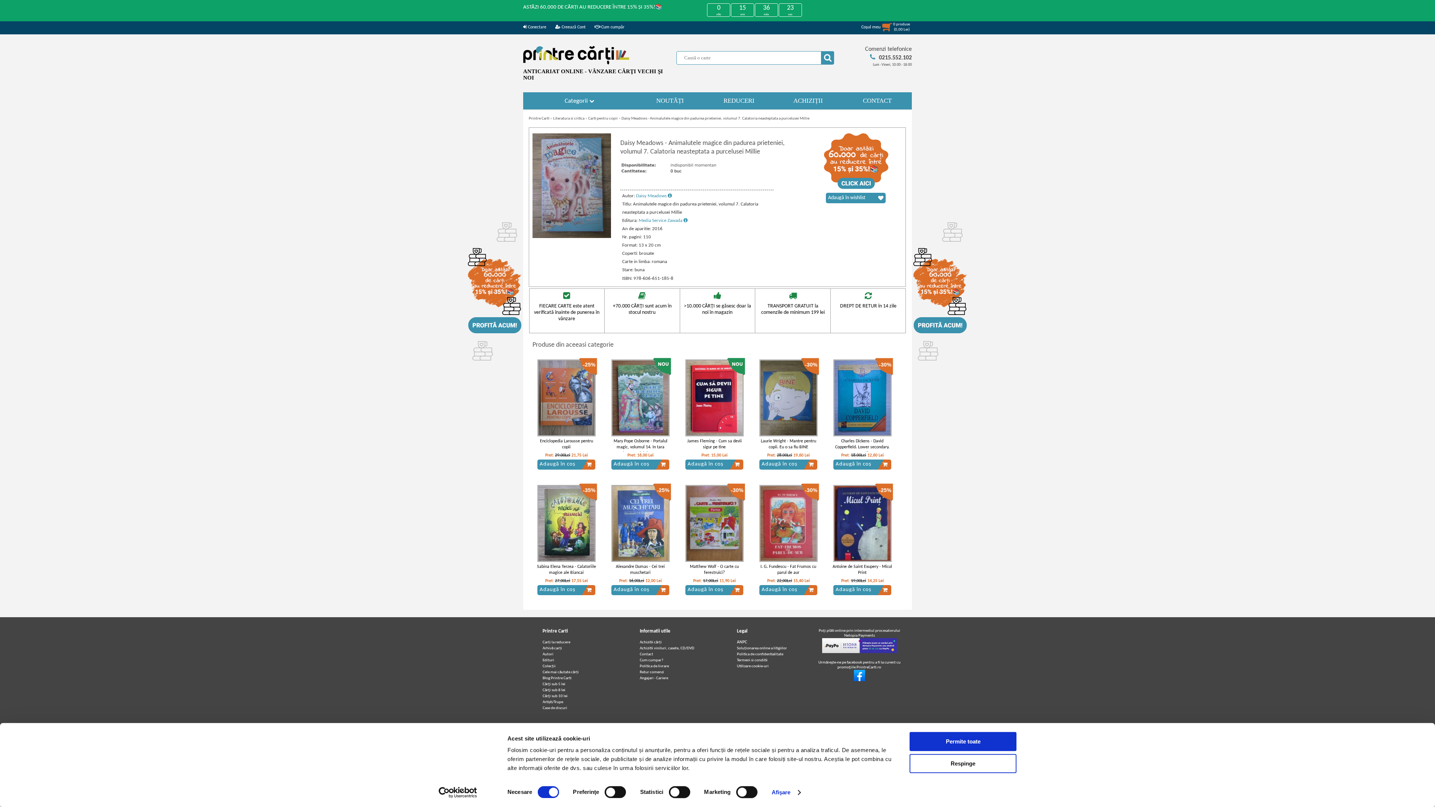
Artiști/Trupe (553, 702)
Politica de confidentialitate (760, 654)
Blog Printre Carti (557, 678)
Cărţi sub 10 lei (555, 696)
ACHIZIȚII (808, 100)
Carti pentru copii (603, 119)
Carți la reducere (556, 642)
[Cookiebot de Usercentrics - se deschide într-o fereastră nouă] (458, 792)
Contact (646, 654)
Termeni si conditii (752, 660)
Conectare (536, 27)
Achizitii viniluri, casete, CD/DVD (667, 648)
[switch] (615, 792)
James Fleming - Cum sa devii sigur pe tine (714, 444)
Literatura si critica (568, 119)
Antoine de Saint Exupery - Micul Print (862, 570)
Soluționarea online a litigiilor (762, 648)
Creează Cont (573, 27)
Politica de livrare (654, 666)
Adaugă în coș (557, 464)
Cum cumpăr (612, 27)
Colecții (549, 666)
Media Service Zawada (661, 220)
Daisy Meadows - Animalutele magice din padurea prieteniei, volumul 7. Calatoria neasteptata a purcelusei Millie (715, 119)
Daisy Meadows (652, 196)
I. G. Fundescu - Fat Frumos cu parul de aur (788, 570)
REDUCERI (738, 100)
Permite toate (963, 741)
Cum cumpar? (651, 660)
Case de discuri (555, 708)
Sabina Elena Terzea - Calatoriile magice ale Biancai (566, 570)
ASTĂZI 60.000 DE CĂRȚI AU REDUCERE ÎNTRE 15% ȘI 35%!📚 (593, 7)
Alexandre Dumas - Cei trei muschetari (640, 570)
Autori (548, 654)
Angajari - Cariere (654, 678)
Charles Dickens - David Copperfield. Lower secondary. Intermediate (862, 447)
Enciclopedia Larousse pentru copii (566, 444)
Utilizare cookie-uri (753, 666)
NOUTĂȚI (670, 100)
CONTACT (877, 100)
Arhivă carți (552, 648)
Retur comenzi (652, 672)
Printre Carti (539, 119)
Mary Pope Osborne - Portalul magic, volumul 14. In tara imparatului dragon (640, 447)
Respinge (963, 763)
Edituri (548, 660)
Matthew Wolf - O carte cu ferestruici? (714, 570)
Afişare (781, 792)
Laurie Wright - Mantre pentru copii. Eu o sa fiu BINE (788, 444)
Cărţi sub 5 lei (554, 684)
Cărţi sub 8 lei (554, 690)
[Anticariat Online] (859, 680)
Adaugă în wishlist (846, 198)
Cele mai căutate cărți (561, 672)
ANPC (742, 642)
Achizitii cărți (651, 642)
